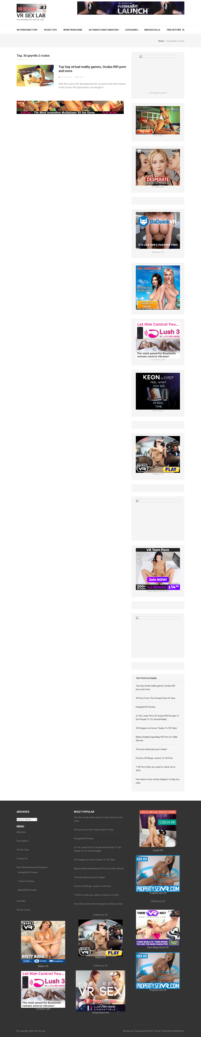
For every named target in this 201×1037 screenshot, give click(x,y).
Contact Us (22, 886)
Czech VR (158, 877)
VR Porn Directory (27, 30)
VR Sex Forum (23, 937)
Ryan (80, 77)
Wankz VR (43, 993)
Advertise (21, 859)
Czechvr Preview (26, 908)
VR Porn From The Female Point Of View (155, 725)
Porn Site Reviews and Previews (32, 894)
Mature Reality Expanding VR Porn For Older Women (99, 896)
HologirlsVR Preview (145, 734)
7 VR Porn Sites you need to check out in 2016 (96, 922)
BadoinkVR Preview (27, 917)
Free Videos (22, 868)
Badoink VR (158, 262)
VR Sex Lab (31, 15)
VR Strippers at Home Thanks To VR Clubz (156, 755)
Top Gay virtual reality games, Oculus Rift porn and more (92, 69)
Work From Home (72, 30)
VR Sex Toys (50, 30)
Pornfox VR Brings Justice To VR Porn (154, 785)
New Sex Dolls (152, 30)
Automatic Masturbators (103, 30)
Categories (131, 30)
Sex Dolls (21, 928)
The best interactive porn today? (151, 776)
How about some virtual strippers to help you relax (98, 931)
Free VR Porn (174, 30)
